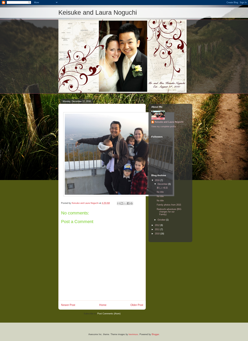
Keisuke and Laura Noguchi (97, 12)
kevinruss (133, 334)
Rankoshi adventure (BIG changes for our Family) (169, 212)
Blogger (155, 334)
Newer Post (68, 305)
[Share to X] (125, 203)
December (163, 184)
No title (160, 192)
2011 (157, 229)
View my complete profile (163, 126)
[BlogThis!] (121, 203)
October (162, 220)
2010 (157, 233)
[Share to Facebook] (128, 203)
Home (102, 305)
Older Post (136, 305)
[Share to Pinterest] (131, 203)
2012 (157, 225)
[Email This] (118, 203)
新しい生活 (162, 187)
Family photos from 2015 (169, 204)
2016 (157, 180)
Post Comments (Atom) (108, 313)
